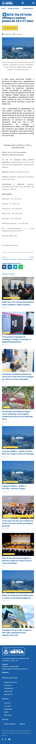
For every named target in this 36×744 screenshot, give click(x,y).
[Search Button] (33, 3)
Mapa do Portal (13, 8)
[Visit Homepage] (7, 3)
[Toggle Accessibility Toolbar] (4, 14)
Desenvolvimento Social (12, 298)
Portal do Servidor (10, 724)
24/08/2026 (6, 456)
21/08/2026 (6, 638)
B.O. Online (7, 706)
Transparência (28, 8)
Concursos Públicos (11, 447)
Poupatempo (8, 709)
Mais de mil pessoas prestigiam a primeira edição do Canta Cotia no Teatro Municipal (17, 560)
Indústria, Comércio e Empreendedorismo (17, 591)
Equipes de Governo (10, 682)
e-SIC (3, 8)
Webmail (22, 724)
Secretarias (8, 685)
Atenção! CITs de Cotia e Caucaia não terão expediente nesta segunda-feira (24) (16, 632)
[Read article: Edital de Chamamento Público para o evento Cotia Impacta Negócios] (18, 581)
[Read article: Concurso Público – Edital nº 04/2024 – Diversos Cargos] (18, 472)
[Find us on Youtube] (9, 739)
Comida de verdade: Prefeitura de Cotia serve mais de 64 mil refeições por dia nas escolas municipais (18, 376)
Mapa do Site (8, 694)
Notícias (20, 34)
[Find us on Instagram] (5, 739)
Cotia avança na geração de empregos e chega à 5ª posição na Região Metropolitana (16, 339)
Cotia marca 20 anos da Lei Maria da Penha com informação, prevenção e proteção (17, 523)
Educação (7, 370)
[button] (4, 267)
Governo (6, 626)
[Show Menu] (23, 3)
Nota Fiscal (7, 715)
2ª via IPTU (7, 703)
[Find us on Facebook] (2, 739)
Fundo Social (8, 691)
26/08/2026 (6, 307)
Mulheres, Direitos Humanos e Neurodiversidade (14, 516)
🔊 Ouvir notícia (10, 28)
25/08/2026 (6, 422)
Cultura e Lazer (9, 554)
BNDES (6, 712)
